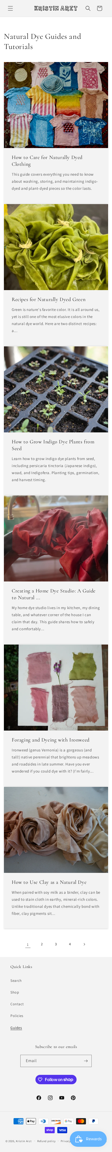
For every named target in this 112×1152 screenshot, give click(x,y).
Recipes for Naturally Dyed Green (48, 299)
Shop (14, 992)
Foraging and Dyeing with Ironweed (51, 740)
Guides (16, 1027)
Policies (16, 1015)
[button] (10, 8)
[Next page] (84, 944)
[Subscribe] (85, 1061)
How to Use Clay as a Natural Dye (49, 882)
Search (16, 980)
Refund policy (46, 1141)
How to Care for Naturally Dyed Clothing (47, 160)
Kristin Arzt (24, 1141)
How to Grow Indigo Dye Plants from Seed (53, 445)
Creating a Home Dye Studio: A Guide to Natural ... (54, 594)
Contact (17, 1004)
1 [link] (28, 944)
